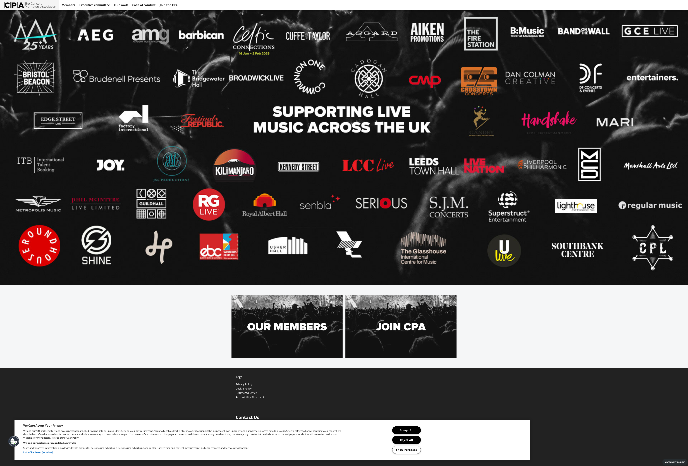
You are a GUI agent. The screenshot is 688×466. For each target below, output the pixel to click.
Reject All (406, 440)
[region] (272, 440)
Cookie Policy (244, 388)
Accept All (406, 430)
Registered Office (246, 393)
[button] (29, 5)
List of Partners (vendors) (38, 452)
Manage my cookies (675, 462)
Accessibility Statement (250, 397)
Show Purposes (406, 449)
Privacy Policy (244, 384)
